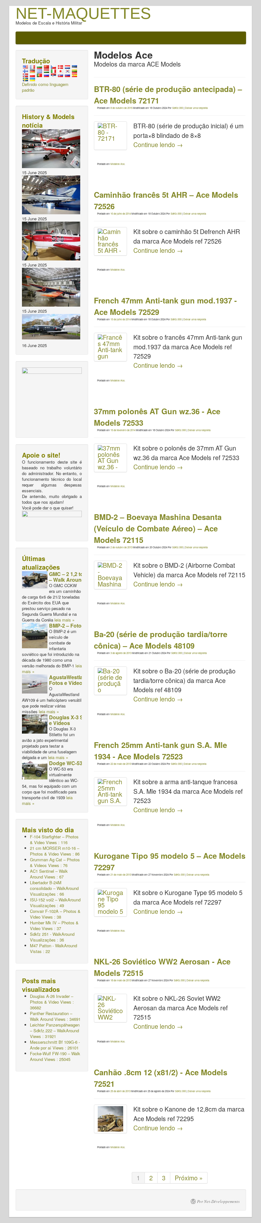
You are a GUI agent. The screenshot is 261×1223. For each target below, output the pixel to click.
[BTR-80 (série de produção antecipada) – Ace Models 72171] (110, 135)
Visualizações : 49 (55, 902)
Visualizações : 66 (54, 888)
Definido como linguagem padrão (45, 87)
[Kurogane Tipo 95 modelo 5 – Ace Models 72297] (110, 902)
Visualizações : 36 (52, 937)
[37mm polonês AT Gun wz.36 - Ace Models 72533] (110, 458)
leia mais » (64, 620)
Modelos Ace (117, 164)
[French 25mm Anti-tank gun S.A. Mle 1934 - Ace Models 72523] (110, 791)
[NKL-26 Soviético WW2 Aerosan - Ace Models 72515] (110, 1008)
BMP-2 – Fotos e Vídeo (76, 625)
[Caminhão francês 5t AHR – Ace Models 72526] (110, 241)
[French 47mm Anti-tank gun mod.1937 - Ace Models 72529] (110, 347)
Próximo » (189, 1177)
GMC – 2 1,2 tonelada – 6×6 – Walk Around (81, 576)
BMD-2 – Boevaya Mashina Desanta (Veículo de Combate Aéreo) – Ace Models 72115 (158, 528)
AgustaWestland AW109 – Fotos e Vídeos (80, 679)
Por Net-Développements (218, 1201)
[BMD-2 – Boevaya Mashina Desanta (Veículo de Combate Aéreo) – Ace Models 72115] (110, 575)
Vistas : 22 (53, 948)
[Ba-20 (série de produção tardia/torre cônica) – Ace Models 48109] (110, 680)
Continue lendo (158, 144)
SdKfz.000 (177, 108)
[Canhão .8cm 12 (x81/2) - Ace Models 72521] (110, 1119)
